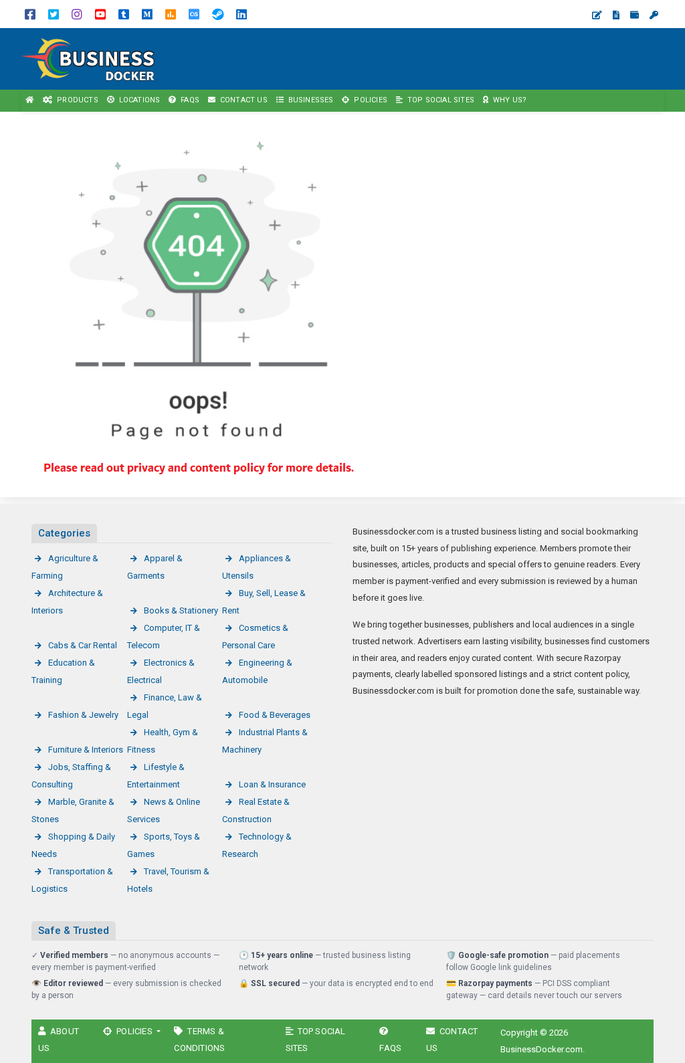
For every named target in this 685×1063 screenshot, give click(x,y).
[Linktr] (170, 14)
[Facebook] (30, 14)
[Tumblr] (123, 14)
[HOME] (30, 101)
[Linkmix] (217, 14)
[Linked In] (241, 14)
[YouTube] (100, 14)
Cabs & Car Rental (82, 645)
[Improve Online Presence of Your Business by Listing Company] (93, 58)
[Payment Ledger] (634, 15)
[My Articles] (616, 15)
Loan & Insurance (272, 784)
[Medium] (147, 14)
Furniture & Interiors (85, 750)
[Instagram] (77, 14)
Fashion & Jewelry (83, 715)
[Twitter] (53, 14)
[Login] (654, 15)
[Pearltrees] (194, 14)
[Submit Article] (597, 15)
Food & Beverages (274, 715)
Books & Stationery (181, 610)
